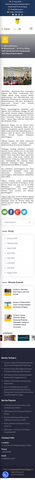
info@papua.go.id (16, 9)
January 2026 (12, 238)
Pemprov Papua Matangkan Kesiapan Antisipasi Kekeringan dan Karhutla (18, 370)
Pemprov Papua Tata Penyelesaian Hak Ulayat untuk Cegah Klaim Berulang (18, 364)
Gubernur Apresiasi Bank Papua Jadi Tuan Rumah (21, 291)
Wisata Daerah (9, 48)
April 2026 (11, 253)
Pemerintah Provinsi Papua (20, 469)
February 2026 (12, 243)
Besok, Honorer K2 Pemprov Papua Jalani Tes (17, 424)
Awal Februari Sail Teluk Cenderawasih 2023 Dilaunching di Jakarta (15, 52)
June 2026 (11, 263)
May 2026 (11, 258)
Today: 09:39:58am (16, 12)
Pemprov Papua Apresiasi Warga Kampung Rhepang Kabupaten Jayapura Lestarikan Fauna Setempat (21, 321)
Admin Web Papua (10, 46)
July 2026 (10, 268)
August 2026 (12, 273)
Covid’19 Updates (17, 475)
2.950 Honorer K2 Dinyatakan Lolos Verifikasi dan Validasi (17, 406)
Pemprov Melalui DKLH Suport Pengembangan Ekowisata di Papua (22, 304)
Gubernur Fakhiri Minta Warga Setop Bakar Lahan (17, 382)
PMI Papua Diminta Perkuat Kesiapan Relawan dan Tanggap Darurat (18, 376)
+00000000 (6, 452)
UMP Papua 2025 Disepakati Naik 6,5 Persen (18, 412)
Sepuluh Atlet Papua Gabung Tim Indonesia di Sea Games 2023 (16, 418)
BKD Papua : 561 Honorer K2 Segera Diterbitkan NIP (17, 431)
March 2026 (11, 248)
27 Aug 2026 (16, 2)
